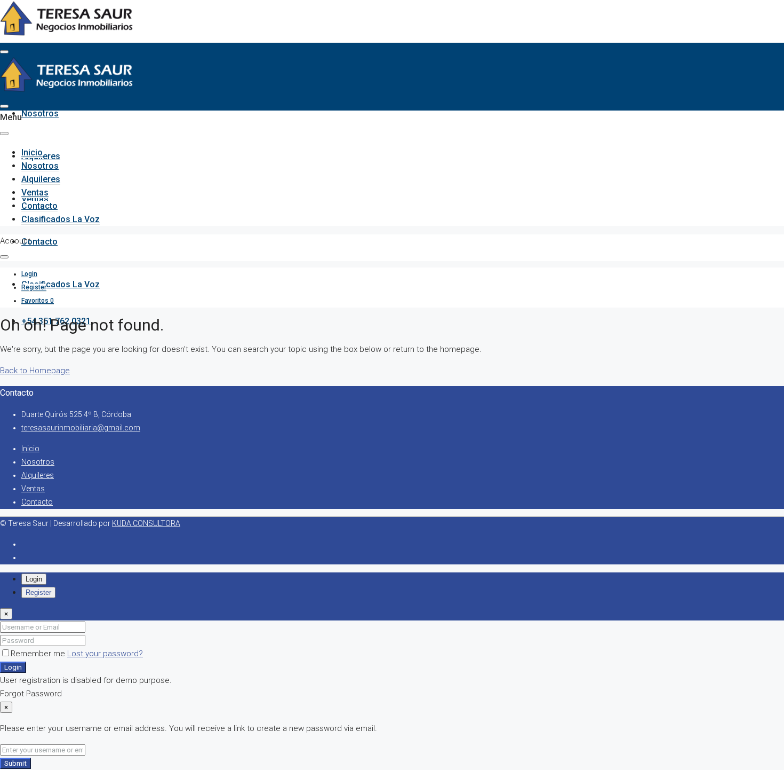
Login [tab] (34, 579)
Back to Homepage (35, 370)
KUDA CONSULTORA (146, 523)
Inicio (32, 152)
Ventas (35, 192)
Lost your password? (105, 653)
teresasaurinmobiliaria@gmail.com (80, 427)
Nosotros (40, 113)
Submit (15, 763)
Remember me (39, 653)
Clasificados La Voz (60, 284)
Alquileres (40, 179)
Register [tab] (38, 592)
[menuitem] (29, 274)
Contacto (39, 242)
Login (13, 667)
